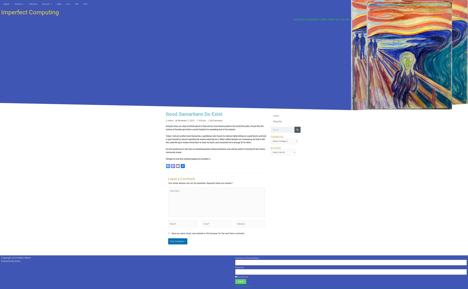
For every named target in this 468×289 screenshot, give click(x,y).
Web (76, 4)
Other (85, 4)
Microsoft (46, 4)
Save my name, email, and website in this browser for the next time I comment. (208, 233)
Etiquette (277, 121)
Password (239, 267)
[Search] (297, 130)
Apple (59, 4)
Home (276, 116)
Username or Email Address (247, 258)
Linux (68, 4)
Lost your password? (243, 286)
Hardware (18, 4)
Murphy (7, 4)
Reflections (33, 4)
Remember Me (242, 277)
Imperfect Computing (30, 12)
